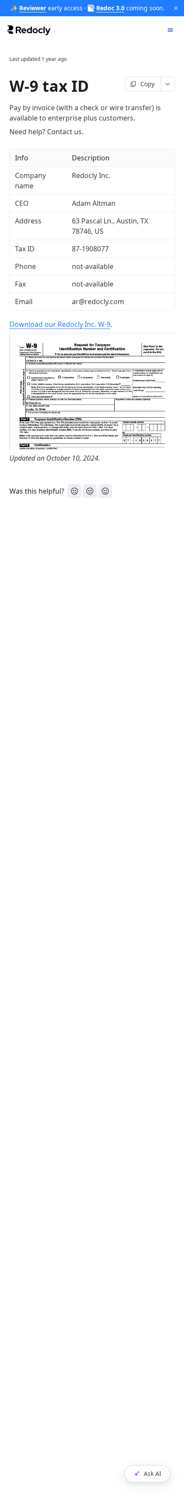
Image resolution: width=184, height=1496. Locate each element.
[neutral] (90, 491)
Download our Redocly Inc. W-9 (59, 324)
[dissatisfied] (74, 491)
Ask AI (152, 1473)
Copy (147, 84)
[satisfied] (105, 491)
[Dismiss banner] (176, 8)
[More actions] (168, 84)
